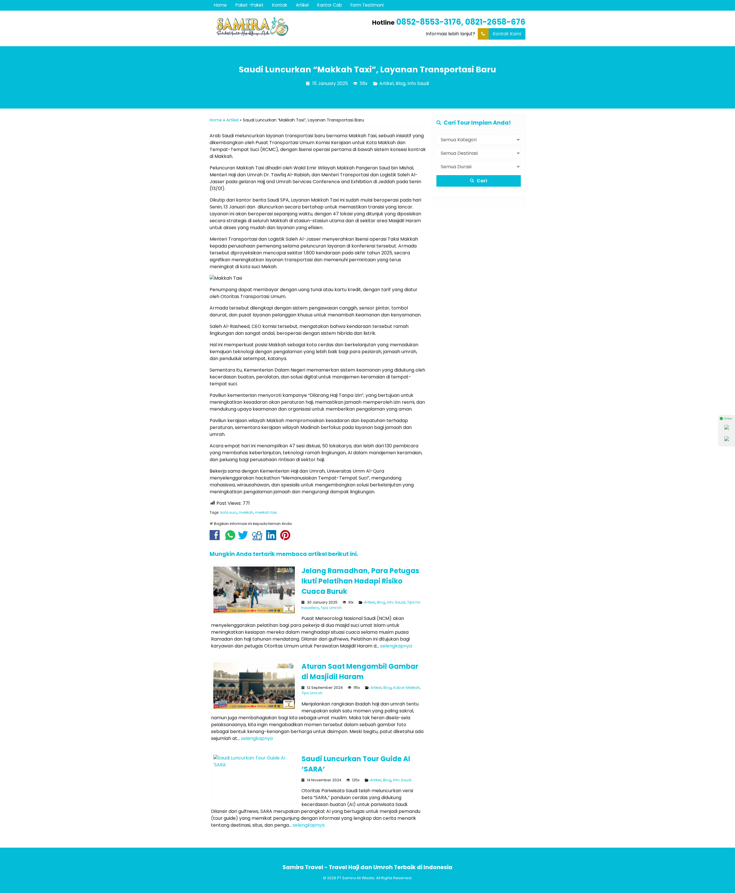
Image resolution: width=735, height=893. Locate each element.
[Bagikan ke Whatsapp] (230, 538)
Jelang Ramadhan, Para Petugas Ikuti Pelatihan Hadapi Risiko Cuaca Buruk (360, 581)
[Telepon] (726, 439)
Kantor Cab (329, 5)
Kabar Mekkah (406, 687)
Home (220, 5)
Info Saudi (418, 83)
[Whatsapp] (726, 428)
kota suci (228, 512)
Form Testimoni (367, 5)
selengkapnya (396, 646)
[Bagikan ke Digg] (258, 538)
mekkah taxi (266, 512)
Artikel (302, 5)
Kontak (279, 5)
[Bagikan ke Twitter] (244, 538)
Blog (400, 83)
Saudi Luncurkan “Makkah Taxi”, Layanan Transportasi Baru (367, 69)
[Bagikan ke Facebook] (216, 538)
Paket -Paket (249, 5)
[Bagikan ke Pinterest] (286, 538)
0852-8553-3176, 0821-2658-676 (460, 22)
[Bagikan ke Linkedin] (272, 538)
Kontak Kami (507, 33)
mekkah (246, 512)
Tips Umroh (331, 607)
